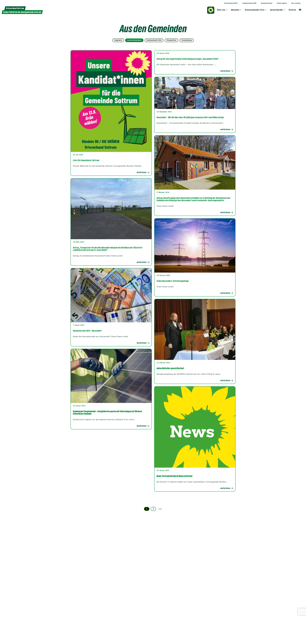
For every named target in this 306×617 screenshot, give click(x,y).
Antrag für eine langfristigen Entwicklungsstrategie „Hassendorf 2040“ (188, 59)
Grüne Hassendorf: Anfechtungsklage (173, 281)
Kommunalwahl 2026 (154, 40)
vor (160, 508)
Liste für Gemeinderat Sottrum (86, 160)
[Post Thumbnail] (111, 101)
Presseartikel (171, 40)
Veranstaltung (186, 40)
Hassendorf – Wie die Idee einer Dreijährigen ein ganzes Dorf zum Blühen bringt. (190, 117)
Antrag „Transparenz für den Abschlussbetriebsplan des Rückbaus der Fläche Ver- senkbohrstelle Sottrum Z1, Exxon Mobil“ (108, 248)
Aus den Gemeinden (134, 40)
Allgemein (118, 40)
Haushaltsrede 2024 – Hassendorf (87, 330)
